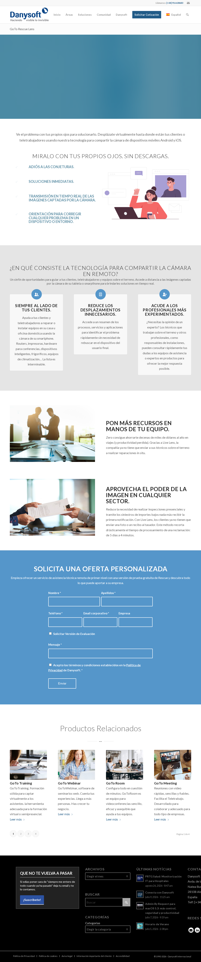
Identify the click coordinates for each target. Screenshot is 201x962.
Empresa (124, 613)
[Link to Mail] (188, 3)
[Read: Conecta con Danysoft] (139, 894)
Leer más (16, 819)
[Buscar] (187, 14)
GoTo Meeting (165, 783)
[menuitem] (57, 14)
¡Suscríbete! (32, 900)
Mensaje (55, 644)
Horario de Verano (157, 924)
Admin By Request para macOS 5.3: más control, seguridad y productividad (162, 908)
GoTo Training (21, 783)
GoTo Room (115, 783)
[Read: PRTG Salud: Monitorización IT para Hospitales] (139, 878)
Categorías (92, 923)
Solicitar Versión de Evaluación (74, 634)
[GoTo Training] (28, 765)
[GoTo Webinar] (76, 765)
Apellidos (108, 593)
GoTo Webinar (69, 783)
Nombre (54, 593)
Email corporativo (96, 613)
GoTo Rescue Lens (22, 29)
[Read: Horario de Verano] (139, 926)
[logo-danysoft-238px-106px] (29, 14)
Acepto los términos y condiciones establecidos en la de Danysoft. (94, 667)
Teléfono (55, 613)
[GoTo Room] (124, 765)
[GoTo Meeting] (172, 765)
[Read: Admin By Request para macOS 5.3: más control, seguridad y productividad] (139, 905)
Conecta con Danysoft (159, 892)
